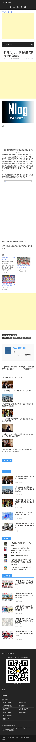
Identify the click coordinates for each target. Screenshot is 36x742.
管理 (3, 690)
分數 (24, 338)
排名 (29, 338)
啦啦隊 (15, 338)
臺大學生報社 (7, 706)
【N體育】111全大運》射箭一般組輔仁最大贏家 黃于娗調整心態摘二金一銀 (21, 550)
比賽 (20, 338)
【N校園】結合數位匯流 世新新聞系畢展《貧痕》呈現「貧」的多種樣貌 (17, 450)
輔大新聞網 (22, 712)
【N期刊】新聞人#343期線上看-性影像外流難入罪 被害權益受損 (24, 633)
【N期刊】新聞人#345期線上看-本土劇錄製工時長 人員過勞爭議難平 (24, 608)
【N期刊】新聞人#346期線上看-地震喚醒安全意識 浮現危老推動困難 (24, 595)
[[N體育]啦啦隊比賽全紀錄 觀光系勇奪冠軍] (8, 279)
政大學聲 (6, 709)
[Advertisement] (18, 26)
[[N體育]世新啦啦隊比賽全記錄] (9, 265)
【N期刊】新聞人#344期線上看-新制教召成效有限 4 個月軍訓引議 (24, 621)
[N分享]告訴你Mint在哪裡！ (20, 555)
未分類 (14, 335)
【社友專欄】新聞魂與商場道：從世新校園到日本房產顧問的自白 (24, 489)
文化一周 (6, 719)
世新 (10, 338)
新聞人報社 (16, 58)
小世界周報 (7, 712)
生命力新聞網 (7, 716)
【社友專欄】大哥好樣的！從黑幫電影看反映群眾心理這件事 (24, 502)
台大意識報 (22, 706)
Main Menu (8, 45)
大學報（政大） (23, 709)
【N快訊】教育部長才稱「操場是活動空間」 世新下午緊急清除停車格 (21, 562)
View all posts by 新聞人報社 (22, 356)
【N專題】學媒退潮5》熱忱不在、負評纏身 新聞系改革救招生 (24, 525)
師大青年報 (7, 702)
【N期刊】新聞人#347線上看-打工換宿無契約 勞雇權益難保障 (24, 583)
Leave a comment (28, 58)
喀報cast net (22, 702)
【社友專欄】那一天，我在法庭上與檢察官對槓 (17, 391)
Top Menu (8, 2)
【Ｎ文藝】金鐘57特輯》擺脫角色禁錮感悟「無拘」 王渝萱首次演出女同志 (17, 435)
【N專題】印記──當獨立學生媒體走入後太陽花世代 (24, 514)
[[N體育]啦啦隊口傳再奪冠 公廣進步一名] (23, 261)
